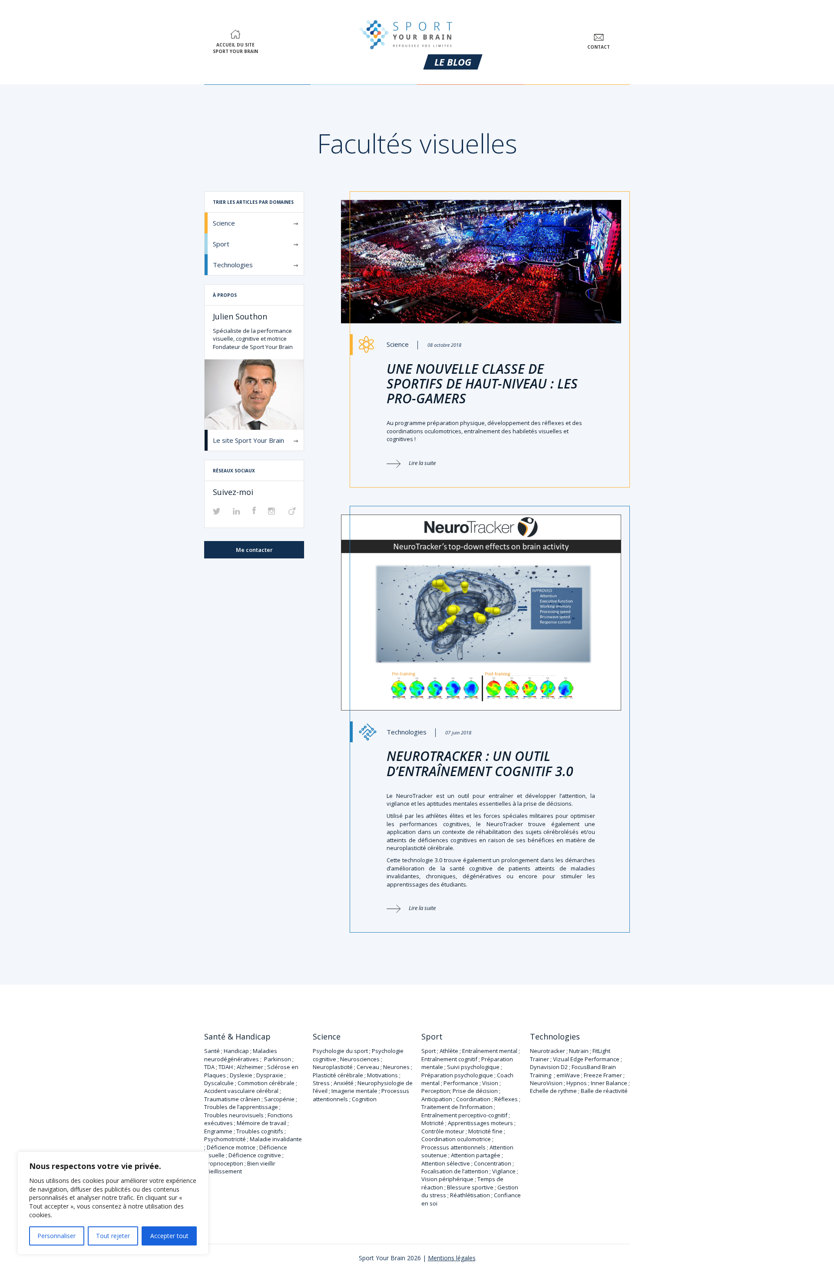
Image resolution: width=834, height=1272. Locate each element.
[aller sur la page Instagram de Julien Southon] (271, 512)
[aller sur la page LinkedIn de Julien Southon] (236, 512)
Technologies (233, 264)
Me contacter (254, 550)
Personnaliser (56, 1236)
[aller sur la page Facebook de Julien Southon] (254, 512)
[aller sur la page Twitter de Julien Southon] (217, 512)
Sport (221, 243)
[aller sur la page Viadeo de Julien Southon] (292, 512)
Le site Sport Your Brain (248, 440)
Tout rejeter (113, 1236)
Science (224, 223)
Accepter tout (169, 1236)
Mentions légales (452, 1258)
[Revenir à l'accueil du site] (406, 32)
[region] (112, 1203)
